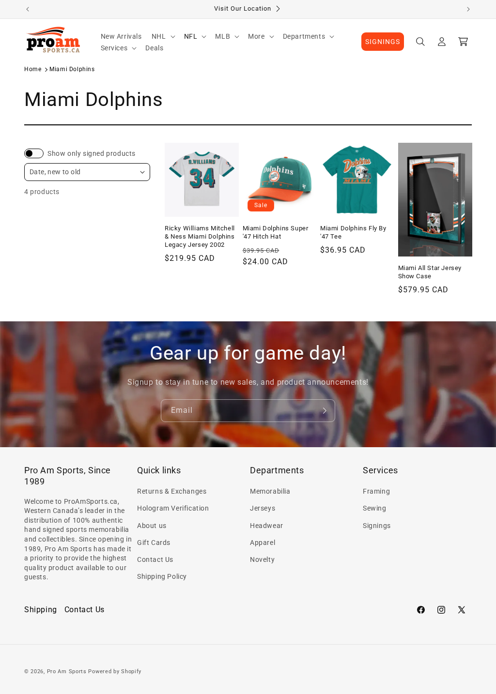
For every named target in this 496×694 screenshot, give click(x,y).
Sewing (375, 508)
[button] (163, 36)
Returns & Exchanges (171, 491)
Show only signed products (91, 153)
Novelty (262, 559)
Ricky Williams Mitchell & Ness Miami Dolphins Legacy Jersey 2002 (200, 236)
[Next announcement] (468, 9)
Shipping (40, 609)
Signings (377, 525)
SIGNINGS (382, 41)
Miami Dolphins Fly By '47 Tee (353, 232)
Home (32, 69)
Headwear (266, 525)
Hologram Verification (173, 508)
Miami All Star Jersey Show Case (430, 272)
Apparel (262, 542)
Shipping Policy (162, 576)
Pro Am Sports (67, 671)
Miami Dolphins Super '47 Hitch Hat (276, 232)
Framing (376, 491)
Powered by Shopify (114, 671)
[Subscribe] (324, 410)
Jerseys (262, 508)
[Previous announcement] (27, 9)
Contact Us (155, 559)
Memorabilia (270, 491)
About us (152, 525)
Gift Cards (153, 542)
